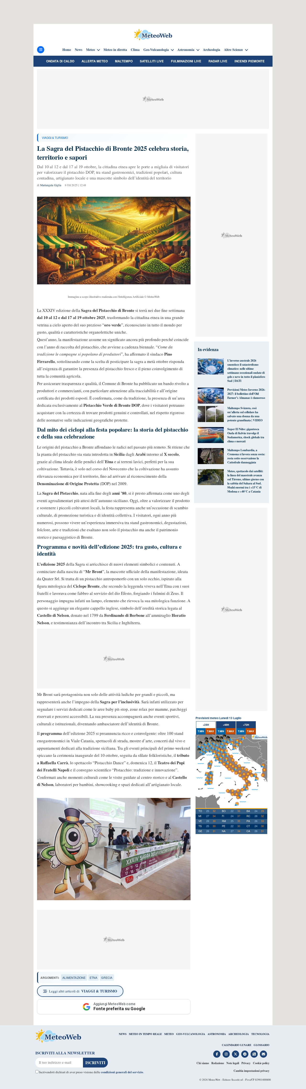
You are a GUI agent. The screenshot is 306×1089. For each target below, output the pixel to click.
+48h (226, 724)
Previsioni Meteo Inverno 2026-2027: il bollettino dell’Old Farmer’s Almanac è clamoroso (246, 394)
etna (94, 977)
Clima (135, 49)
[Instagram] (226, 1054)
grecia (106, 977)
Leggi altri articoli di (83, 991)
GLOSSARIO (261, 1045)
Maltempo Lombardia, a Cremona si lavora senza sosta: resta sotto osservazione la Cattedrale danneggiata (246, 456)
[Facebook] (216, 1054)
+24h (206, 724)
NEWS (122, 1034)
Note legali (232, 1063)
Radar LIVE (217, 61)
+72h (246, 724)
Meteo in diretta (115, 49)
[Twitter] (235, 1054)
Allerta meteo (95, 61)
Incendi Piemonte (250, 61)
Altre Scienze (233, 49)
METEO (169, 1034)
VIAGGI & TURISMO (55, 137)
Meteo (90, 49)
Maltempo (124, 61)
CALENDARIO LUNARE (236, 1045)
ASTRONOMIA (217, 1034)
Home (66, 49)
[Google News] (254, 1054)
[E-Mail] (263, 1054)
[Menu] (40, 49)
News (78, 49)
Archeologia (211, 49)
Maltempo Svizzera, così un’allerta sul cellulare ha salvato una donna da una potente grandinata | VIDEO (244, 414)
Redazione (217, 1063)
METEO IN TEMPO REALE (145, 1034)
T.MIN (201, 731)
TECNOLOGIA (260, 1034)
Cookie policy (261, 1063)
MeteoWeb (214, 1079)
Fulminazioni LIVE (186, 61)
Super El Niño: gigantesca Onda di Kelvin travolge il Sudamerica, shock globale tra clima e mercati (245, 435)
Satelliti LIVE (152, 61)
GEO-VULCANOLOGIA (190, 1034)
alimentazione (74, 977)
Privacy (246, 1063)
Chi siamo (203, 1063)
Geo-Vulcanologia (156, 49)
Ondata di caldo (60, 61)
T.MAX (210, 731)
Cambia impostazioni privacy (251, 1071)
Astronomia (185, 49)
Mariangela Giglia (50, 185)
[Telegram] (244, 1054)
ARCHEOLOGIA (238, 1034)
